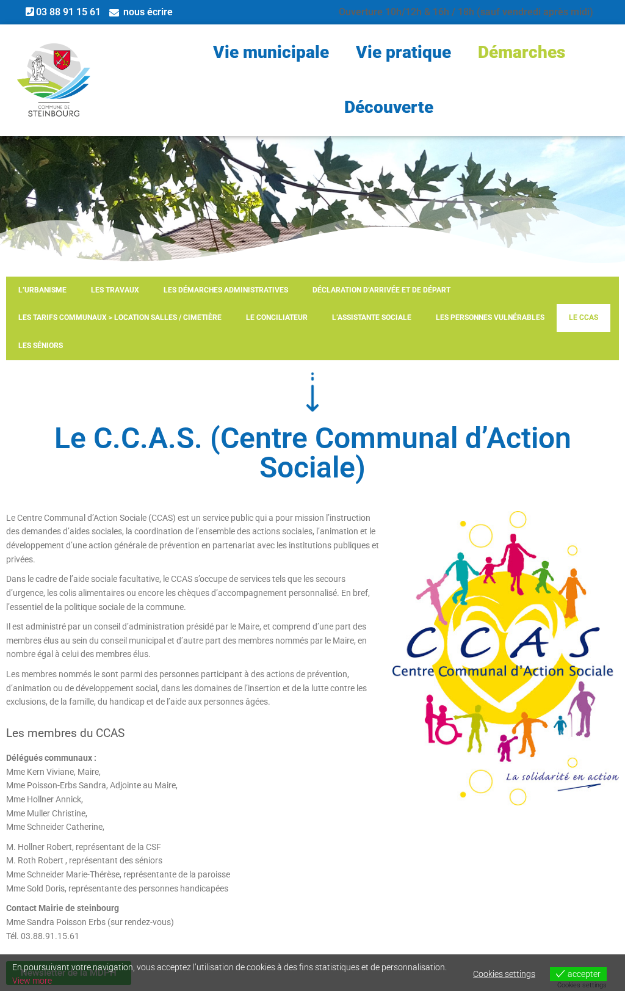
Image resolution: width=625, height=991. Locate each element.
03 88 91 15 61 (68, 12)
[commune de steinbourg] (53, 80)
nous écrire (148, 12)
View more (32, 981)
